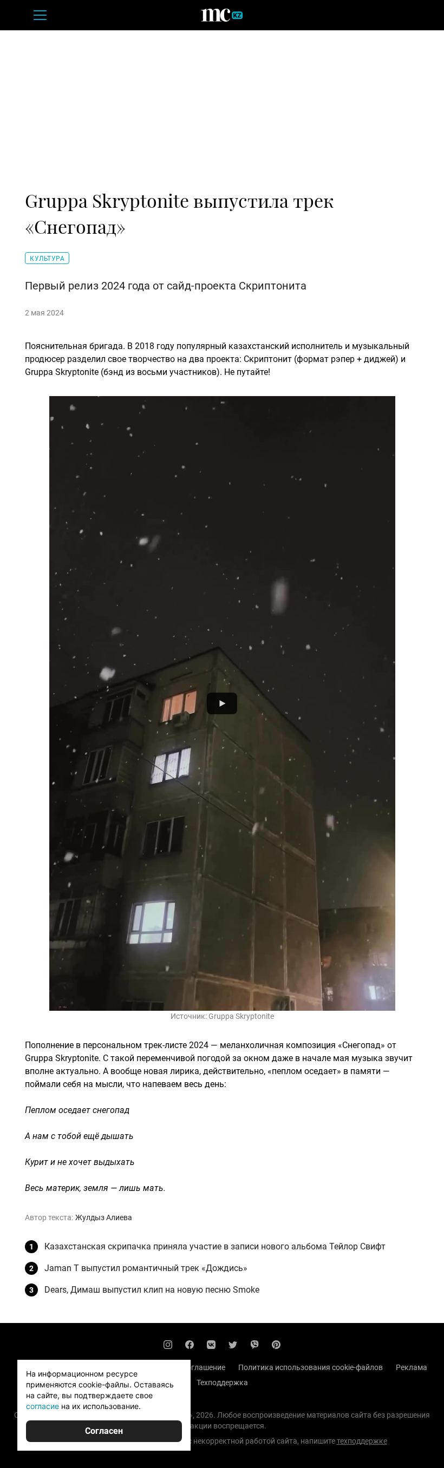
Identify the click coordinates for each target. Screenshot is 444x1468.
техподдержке (362, 1441)
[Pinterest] (276, 1344)
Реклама (411, 1367)
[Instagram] (168, 1344)
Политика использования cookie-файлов (310, 1367)
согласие (42, 1406)
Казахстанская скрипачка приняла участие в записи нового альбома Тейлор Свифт (215, 1246)
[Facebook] (189, 1344)
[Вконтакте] (211, 1344)
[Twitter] (232, 1344)
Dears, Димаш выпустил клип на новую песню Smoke (151, 1290)
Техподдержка (222, 1382)
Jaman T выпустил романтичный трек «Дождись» (145, 1268)
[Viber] (254, 1344)
